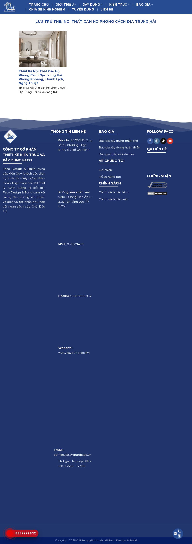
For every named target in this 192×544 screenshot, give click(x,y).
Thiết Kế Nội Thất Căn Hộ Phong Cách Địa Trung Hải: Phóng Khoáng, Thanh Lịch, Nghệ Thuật (41, 77)
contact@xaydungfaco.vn (72, 454)
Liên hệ (107, 9)
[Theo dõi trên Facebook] (150, 141)
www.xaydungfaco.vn (74, 352)
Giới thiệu (65, 4)
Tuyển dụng (83, 9)
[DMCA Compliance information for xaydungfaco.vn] (157, 185)
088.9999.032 (81, 296)
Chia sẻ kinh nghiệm (47, 9)
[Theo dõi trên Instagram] (157, 141)
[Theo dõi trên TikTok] (163, 141)
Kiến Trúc (118, 4)
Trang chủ (39, 4)
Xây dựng (91, 4)
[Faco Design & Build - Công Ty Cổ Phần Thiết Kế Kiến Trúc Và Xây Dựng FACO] (11, 7)
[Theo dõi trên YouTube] (170, 141)
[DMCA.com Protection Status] (157, 193)
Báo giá (143, 4)
